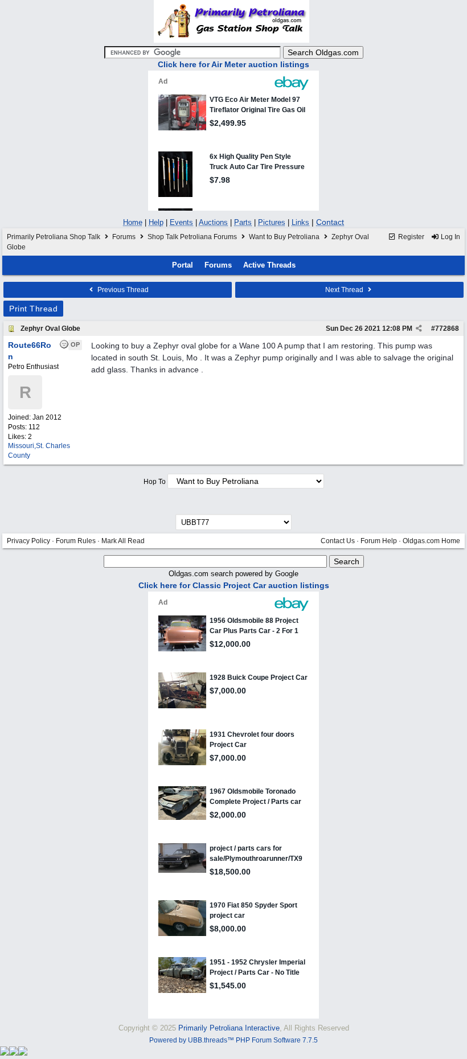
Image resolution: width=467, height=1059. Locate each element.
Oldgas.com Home (431, 541)
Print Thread (33, 308)
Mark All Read (123, 541)
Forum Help (379, 541)
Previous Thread (122, 290)
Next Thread (345, 290)
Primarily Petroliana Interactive (229, 1028)
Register (410, 237)
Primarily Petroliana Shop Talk (53, 237)
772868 (447, 329)
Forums (124, 237)
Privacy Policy (28, 541)
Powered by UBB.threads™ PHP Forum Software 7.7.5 (233, 1040)
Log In (449, 237)
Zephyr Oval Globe (50, 329)
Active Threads (269, 265)
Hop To (155, 482)
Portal (182, 265)
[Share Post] (418, 328)
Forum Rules (76, 541)
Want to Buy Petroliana (285, 237)
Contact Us (338, 541)
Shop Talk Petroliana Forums (192, 237)
